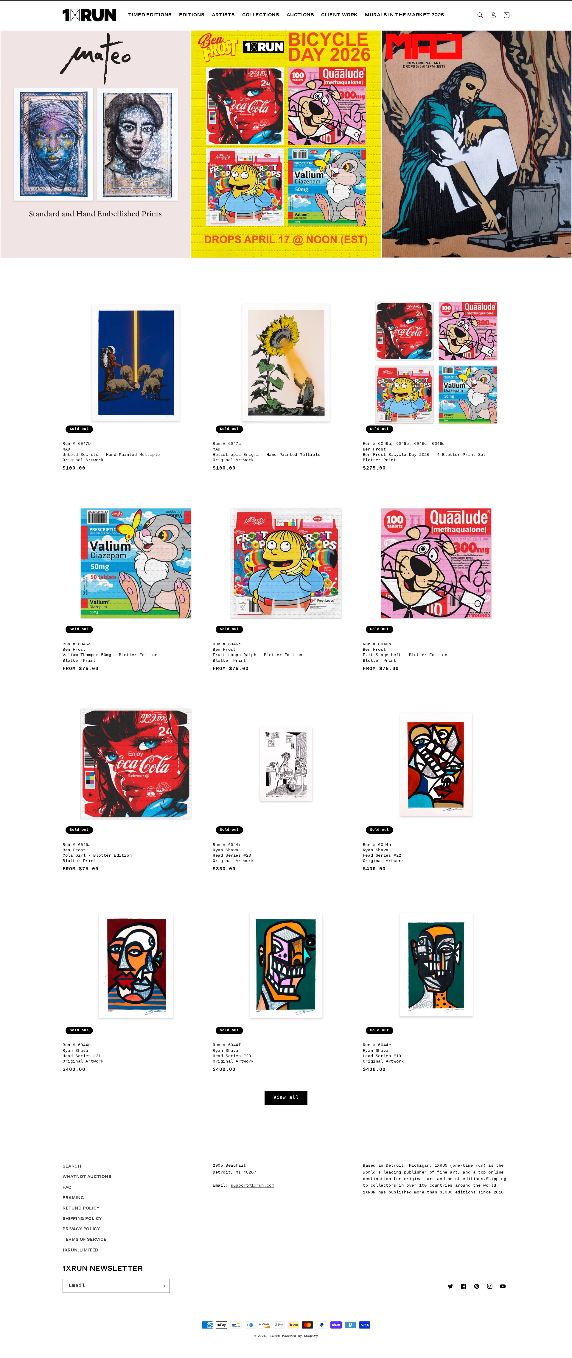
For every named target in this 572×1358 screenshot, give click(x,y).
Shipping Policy (82, 1218)
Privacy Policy (81, 1229)
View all (286, 1097)
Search (72, 1166)
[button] (480, 15)
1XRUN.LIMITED (81, 1250)
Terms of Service (85, 1239)
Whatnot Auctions (87, 1176)
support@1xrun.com (252, 1185)
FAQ (67, 1187)
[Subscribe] (163, 1286)
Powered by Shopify (300, 1336)
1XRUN (275, 1336)
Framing (73, 1197)
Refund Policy (81, 1208)
